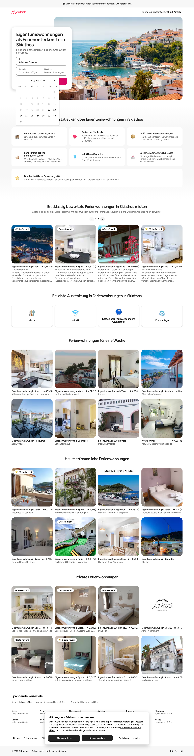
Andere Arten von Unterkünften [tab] (51, 702)
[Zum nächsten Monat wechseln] (54, 80)
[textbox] (29, 72)
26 (32, 115)
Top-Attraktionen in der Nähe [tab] (84, 702)
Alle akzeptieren (64, 738)
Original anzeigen (123, 3)
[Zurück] (91, 219)
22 (49, 110)
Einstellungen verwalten (130, 738)
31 (21, 121)
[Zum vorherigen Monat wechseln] (21, 80)
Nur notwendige (97, 738)
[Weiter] (102, 219)
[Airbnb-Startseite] (18, 12)
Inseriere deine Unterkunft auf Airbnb (161, 12)
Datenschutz (38, 751)
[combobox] (42, 62)
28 (43, 115)
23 (54, 110)
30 (54, 115)
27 (38, 115)
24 (21, 115)
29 (49, 115)
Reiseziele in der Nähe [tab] (21, 702)
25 (26, 115)
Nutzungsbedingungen (57, 751)
